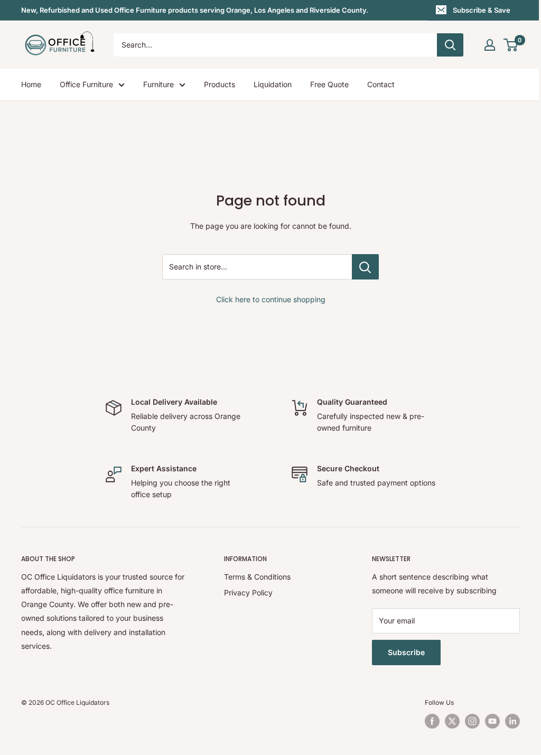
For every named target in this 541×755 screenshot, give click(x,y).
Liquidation (273, 84)
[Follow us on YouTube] (492, 721)
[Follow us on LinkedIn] (512, 721)
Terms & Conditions (257, 576)
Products (219, 84)
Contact (381, 84)
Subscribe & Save (481, 10)
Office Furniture (86, 84)
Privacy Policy (248, 592)
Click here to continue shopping (270, 299)
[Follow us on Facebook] (432, 721)
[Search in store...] (365, 266)
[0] (511, 45)
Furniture (158, 84)
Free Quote (329, 84)
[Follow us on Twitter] (452, 721)
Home (31, 84)
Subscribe (406, 652)
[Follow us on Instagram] (472, 721)
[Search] (450, 45)
